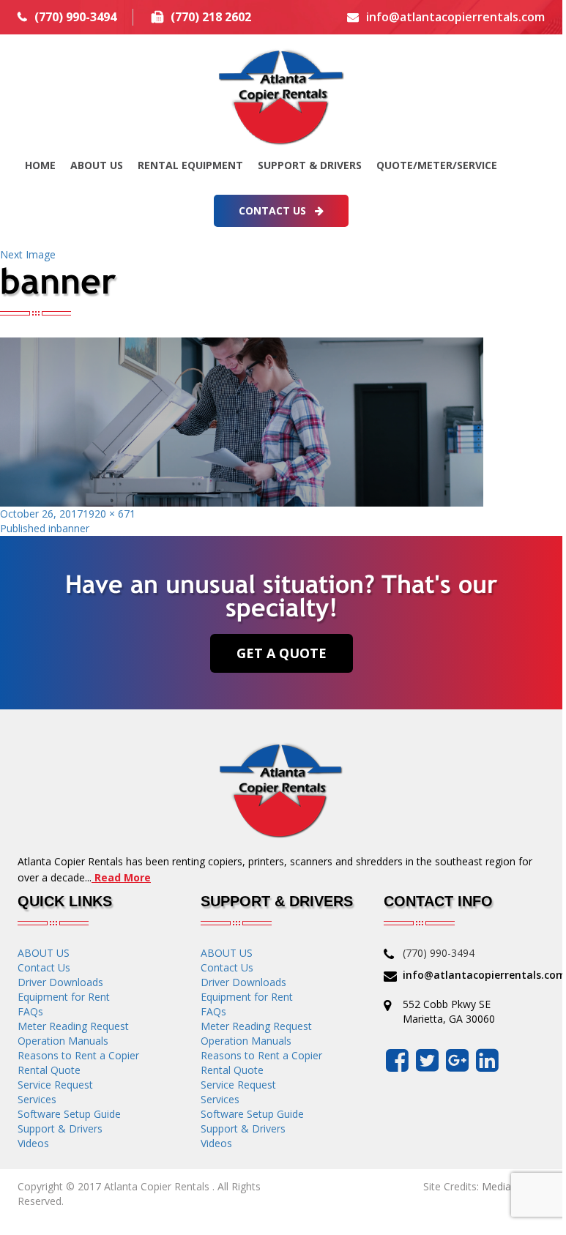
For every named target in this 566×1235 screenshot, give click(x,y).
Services (37, 1099)
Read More (121, 877)
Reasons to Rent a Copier (78, 1055)
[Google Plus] (457, 1060)
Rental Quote (49, 1070)
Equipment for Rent (64, 997)
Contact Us (274, 210)
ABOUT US (96, 165)
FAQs (30, 1011)
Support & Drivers (310, 165)
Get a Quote (282, 653)
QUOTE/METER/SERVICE (436, 165)
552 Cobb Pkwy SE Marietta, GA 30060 (449, 1011)
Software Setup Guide (69, 1114)
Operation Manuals (63, 1041)
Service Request (55, 1085)
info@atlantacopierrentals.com (455, 17)
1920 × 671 (109, 514)
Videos (33, 1143)
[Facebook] (397, 1060)
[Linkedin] (487, 1060)
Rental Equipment (190, 165)
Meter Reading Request (73, 1026)
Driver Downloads (60, 982)
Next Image (28, 254)
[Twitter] (427, 1060)
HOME (40, 165)
